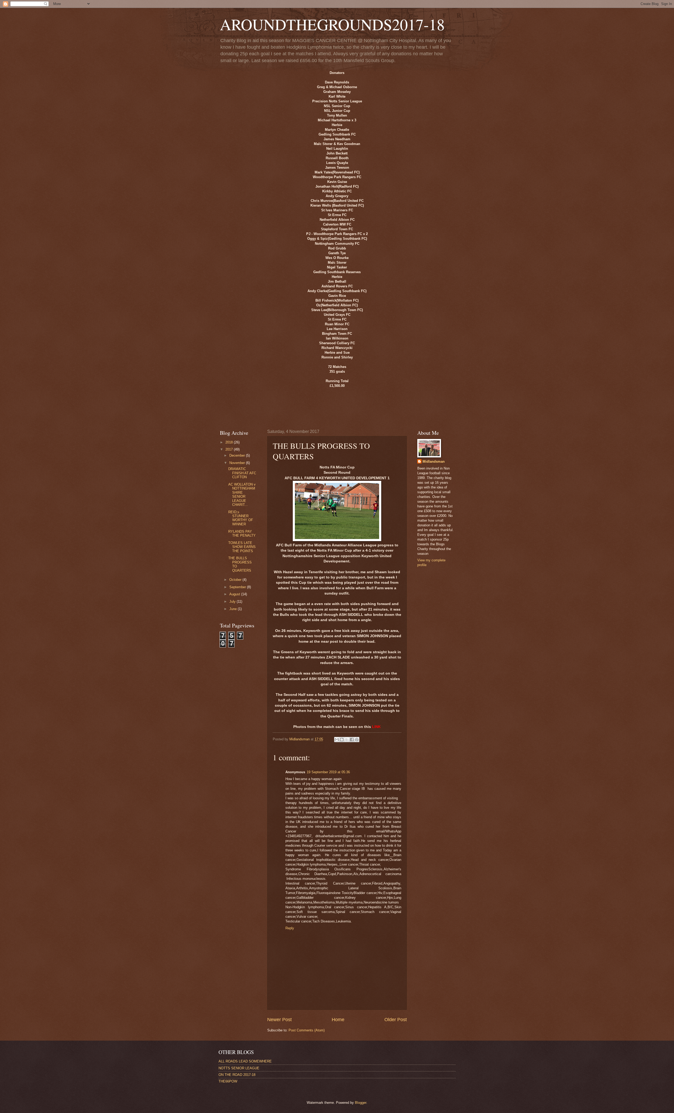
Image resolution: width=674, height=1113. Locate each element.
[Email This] (336, 739)
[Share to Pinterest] (356, 739)
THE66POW (228, 1081)
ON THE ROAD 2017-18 (237, 1075)
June (233, 609)
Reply (289, 928)
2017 (229, 449)
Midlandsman (434, 461)
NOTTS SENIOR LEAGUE (239, 1068)
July (233, 601)
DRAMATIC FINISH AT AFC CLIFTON (242, 473)
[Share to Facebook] (351, 739)
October (235, 580)
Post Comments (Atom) (307, 1030)
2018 (229, 442)
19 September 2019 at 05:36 (328, 772)
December (237, 455)
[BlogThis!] (341, 739)
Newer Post (279, 1019)
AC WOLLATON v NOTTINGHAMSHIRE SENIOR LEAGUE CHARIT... (242, 494)
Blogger (360, 1103)
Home (338, 1019)
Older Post (395, 1019)
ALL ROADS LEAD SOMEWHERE (245, 1061)
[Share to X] (346, 739)
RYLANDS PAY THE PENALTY (242, 533)
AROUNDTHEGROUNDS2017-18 (332, 24)
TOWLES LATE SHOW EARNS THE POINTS (242, 547)
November (237, 463)
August (235, 594)
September (238, 587)
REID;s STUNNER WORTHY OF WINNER (240, 518)
